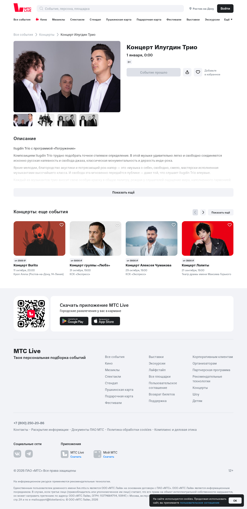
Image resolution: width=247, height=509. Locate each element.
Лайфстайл (157, 369)
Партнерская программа (211, 369)
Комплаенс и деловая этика (175, 429)
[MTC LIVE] (23, 7)
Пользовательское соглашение (163, 385)
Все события (22, 19)
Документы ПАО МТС (88, 429)
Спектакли (77, 19)
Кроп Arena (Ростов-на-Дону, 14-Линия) (39, 274)
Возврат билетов (162, 394)
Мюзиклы (58, 19)
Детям (197, 400)
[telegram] (29, 454)
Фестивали (174, 19)
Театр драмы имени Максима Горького (206, 274)
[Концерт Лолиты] (208, 238)
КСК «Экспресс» (80, 274)
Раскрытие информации (50, 429)
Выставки (193, 19)
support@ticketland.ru (50, 499)
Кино (43, 19)
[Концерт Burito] (39, 238)
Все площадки (160, 376)
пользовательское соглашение (199, 502)
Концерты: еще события (41, 211)
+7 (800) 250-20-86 (29, 423)
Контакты (21, 429)
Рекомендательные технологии (207, 378)
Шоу (196, 394)
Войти (225, 8)
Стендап (95, 19)
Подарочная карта (149, 19)
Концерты (46, 34)
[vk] (17, 454)
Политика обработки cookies (129, 429)
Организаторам (205, 363)
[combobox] (114, 8)
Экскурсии (212, 19)
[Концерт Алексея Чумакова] (152, 238)
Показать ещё (123, 192)
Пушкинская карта (118, 19)
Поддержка (158, 400)
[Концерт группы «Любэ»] (96, 238)
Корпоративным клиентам (213, 356)
